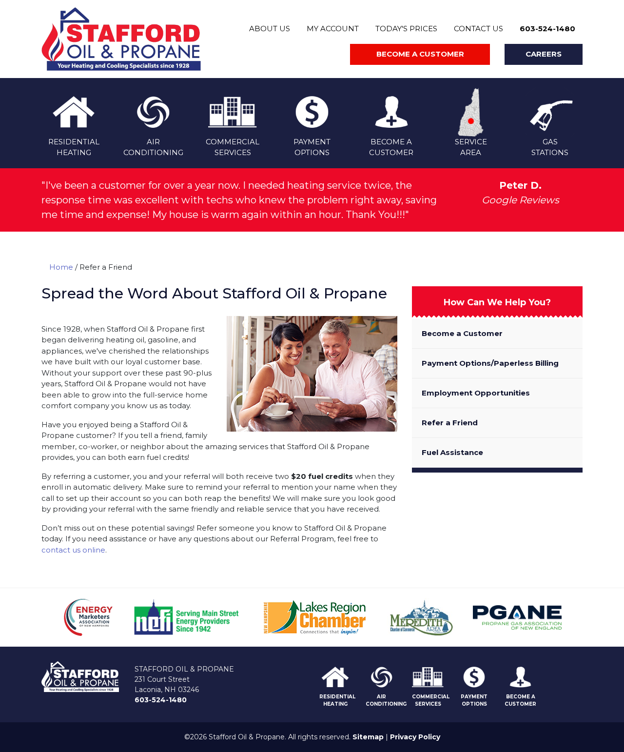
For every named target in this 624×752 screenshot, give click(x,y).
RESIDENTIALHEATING (73, 147)
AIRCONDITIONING (153, 147)
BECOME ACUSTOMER (391, 147)
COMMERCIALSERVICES (232, 147)
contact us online (73, 549)
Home (61, 267)
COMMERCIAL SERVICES (430, 700)
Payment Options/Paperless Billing (490, 363)
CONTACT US (478, 28)
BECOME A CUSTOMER (520, 700)
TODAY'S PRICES (406, 28)
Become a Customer (462, 333)
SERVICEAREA (471, 147)
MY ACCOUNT (333, 28)
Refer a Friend (450, 422)
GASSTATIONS (549, 147)
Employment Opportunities (476, 392)
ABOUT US (269, 28)
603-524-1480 (547, 28)
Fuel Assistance (452, 452)
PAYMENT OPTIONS (474, 700)
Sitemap (368, 736)
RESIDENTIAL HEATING (337, 700)
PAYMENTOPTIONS (312, 147)
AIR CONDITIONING (386, 700)
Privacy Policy (415, 736)
